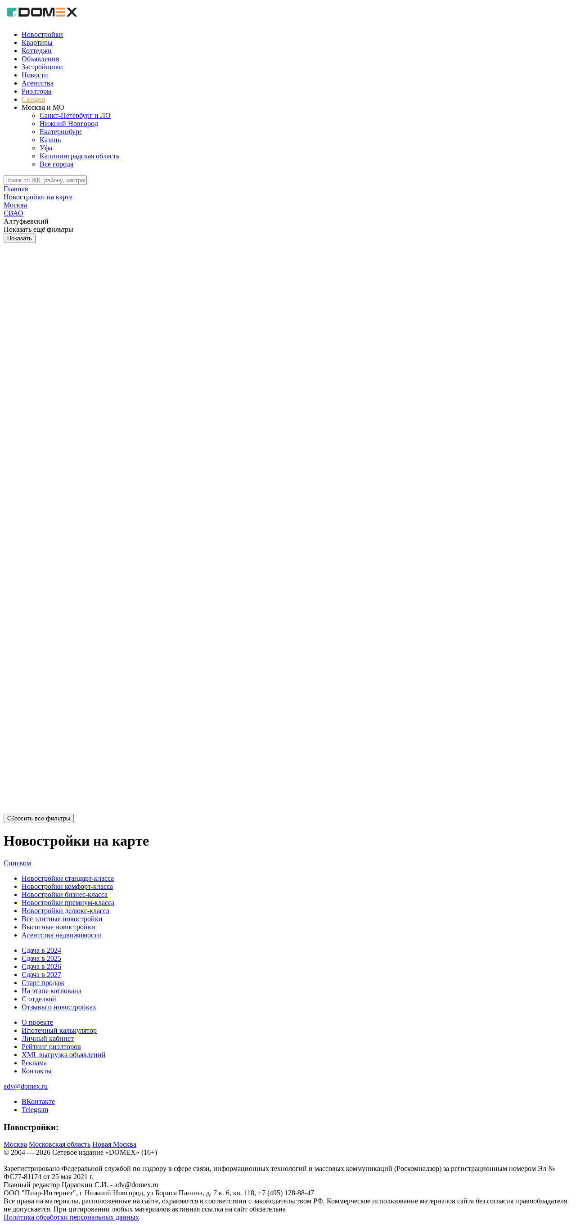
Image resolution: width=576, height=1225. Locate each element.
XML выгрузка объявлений (64, 1054)
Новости (35, 75)
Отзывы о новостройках (59, 1007)
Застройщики (42, 67)
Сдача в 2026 (41, 966)
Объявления (40, 59)
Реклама (34, 1063)
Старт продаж (43, 982)
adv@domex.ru (26, 1086)
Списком (17, 863)
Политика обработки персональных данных (71, 1217)
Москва (15, 1144)
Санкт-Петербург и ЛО (75, 115)
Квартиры (37, 42)
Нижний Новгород (69, 123)
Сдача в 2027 (41, 974)
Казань (50, 140)
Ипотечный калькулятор (59, 1030)
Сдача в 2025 (41, 958)
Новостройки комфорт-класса (67, 886)
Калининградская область (79, 156)
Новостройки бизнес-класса (65, 894)
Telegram (35, 1109)
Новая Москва (114, 1144)
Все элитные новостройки (62, 919)
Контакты (37, 1071)
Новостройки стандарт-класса (68, 878)
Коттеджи (37, 50)
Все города (56, 164)
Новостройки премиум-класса (68, 902)
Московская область (59, 1144)
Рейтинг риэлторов (51, 1046)
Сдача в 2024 (41, 950)
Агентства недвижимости (61, 935)
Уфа (46, 148)
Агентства (38, 83)
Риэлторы (37, 91)
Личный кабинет (48, 1038)
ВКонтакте (38, 1101)
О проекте (37, 1022)
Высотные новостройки (58, 927)
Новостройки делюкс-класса (65, 910)
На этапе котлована (51, 991)
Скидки (33, 99)
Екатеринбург (61, 131)
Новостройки (42, 34)
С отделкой (39, 999)
